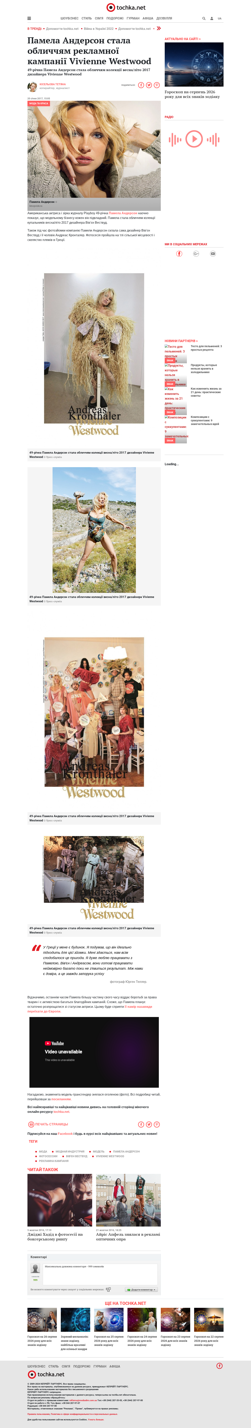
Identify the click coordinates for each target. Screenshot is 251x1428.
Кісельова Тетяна (53, 84)
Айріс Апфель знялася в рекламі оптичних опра (128, 1237)
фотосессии (48, 1156)
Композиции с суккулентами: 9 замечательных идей (205, 420)
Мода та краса (38, 103)
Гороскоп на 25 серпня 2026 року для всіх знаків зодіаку (109, 1341)
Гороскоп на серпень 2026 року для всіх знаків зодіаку (192, 94)
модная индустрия (70, 1151)
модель (99, 1151)
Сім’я (99, 18)
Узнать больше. (96, 1419)
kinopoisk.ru (35, 206)
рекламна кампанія (53, 1161)
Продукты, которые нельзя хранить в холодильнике (204, 368)
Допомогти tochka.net (62, 29)
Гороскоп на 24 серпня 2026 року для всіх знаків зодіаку (142, 1341)
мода (43, 1151)
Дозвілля (164, 18)
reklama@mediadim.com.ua (83, 1400)
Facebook (65, 1133)
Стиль (87, 18)
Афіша (148, 18)
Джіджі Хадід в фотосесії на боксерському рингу (55, 1237)
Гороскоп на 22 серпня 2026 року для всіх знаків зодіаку (209, 1341)
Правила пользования (38, 1414)
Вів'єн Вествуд (76, 1156)
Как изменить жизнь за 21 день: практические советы (206, 392)
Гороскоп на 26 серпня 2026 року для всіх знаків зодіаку (42, 1341)
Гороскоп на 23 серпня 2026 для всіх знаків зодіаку (175, 1341)
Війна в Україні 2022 (99, 29)
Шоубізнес (69, 18)
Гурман (133, 18)
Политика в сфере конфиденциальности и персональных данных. (84, 1414)
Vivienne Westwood (110, 1156)
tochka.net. (62, 1111)
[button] (212, 18)
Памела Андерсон (123, 213)
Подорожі (115, 18)
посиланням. (61, 1099)
